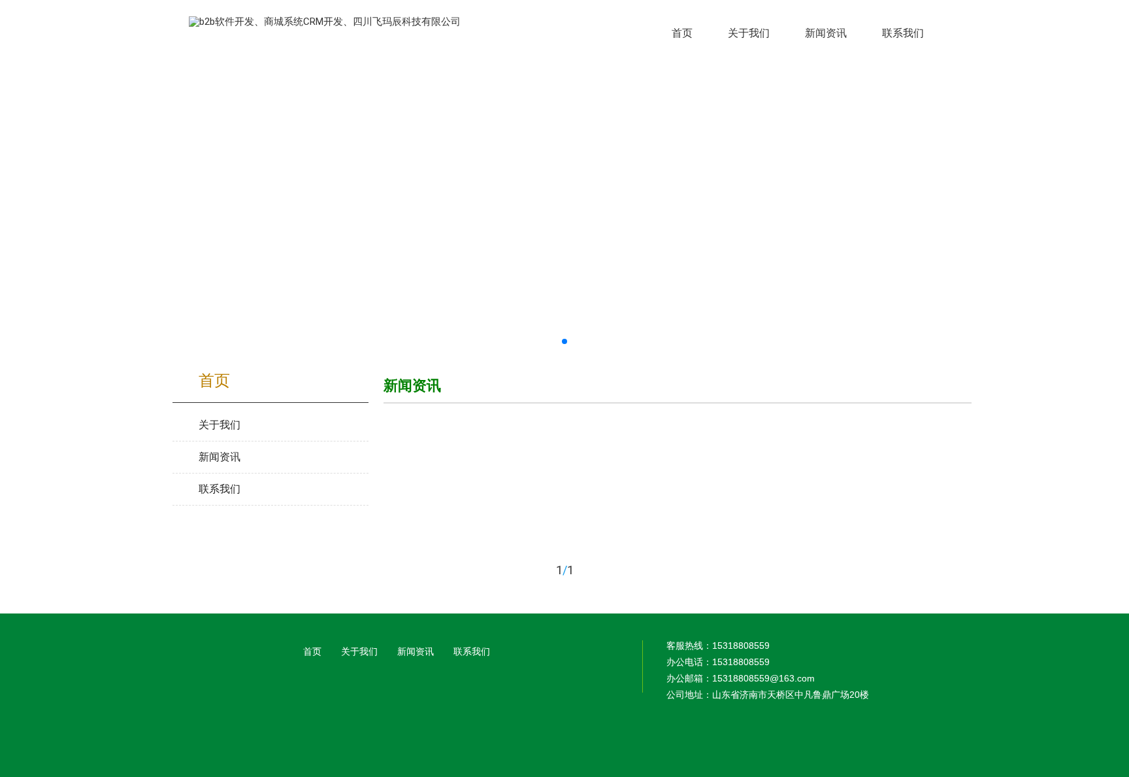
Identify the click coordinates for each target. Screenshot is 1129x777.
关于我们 (359, 651)
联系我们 (471, 651)
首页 (312, 651)
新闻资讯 (415, 651)
